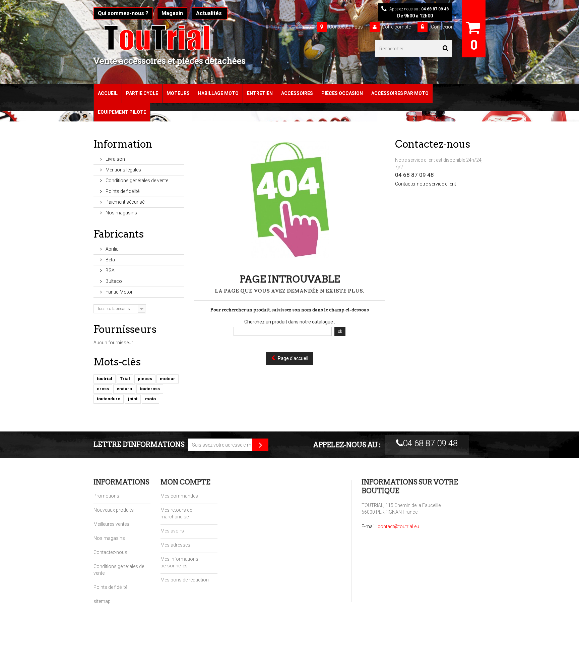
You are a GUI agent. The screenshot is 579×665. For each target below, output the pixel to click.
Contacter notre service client (425, 184)
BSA (110, 270)
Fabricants (118, 234)
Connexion (442, 27)
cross (103, 388)
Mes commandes (179, 496)
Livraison (115, 159)
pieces (145, 378)
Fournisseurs (124, 329)
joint (132, 398)
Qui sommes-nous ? (123, 13)
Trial (125, 378)
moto (150, 398)
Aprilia (112, 249)
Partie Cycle (142, 93)
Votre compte (396, 27)
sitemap (102, 601)
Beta (110, 259)
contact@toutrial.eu (398, 526)
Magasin (172, 13)
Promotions (106, 496)
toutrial (104, 378)
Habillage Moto (218, 93)
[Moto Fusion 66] (177, 37)
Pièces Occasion (342, 93)
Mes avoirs (172, 530)
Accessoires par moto (400, 93)
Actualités (209, 13)
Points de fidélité (122, 191)
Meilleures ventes (111, 524)
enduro (124, 388)
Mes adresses (175, 545)
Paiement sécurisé (124, 202)
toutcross (150, 388)
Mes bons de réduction (184, 579)
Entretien (260, 93)
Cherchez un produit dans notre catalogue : (289, 321)
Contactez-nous (346, 27)
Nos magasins (121, 212)
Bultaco (113, 281)
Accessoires (297, 93)
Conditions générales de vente (136, 180)
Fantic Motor (119, 292)
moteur (167, 378)
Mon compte (185, 482)
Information (122, 144)
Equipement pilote (122, 112)
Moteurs (178, 93)
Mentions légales (123, 169)
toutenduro (108, 398)
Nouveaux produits (113, 510)
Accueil (108, 93)
